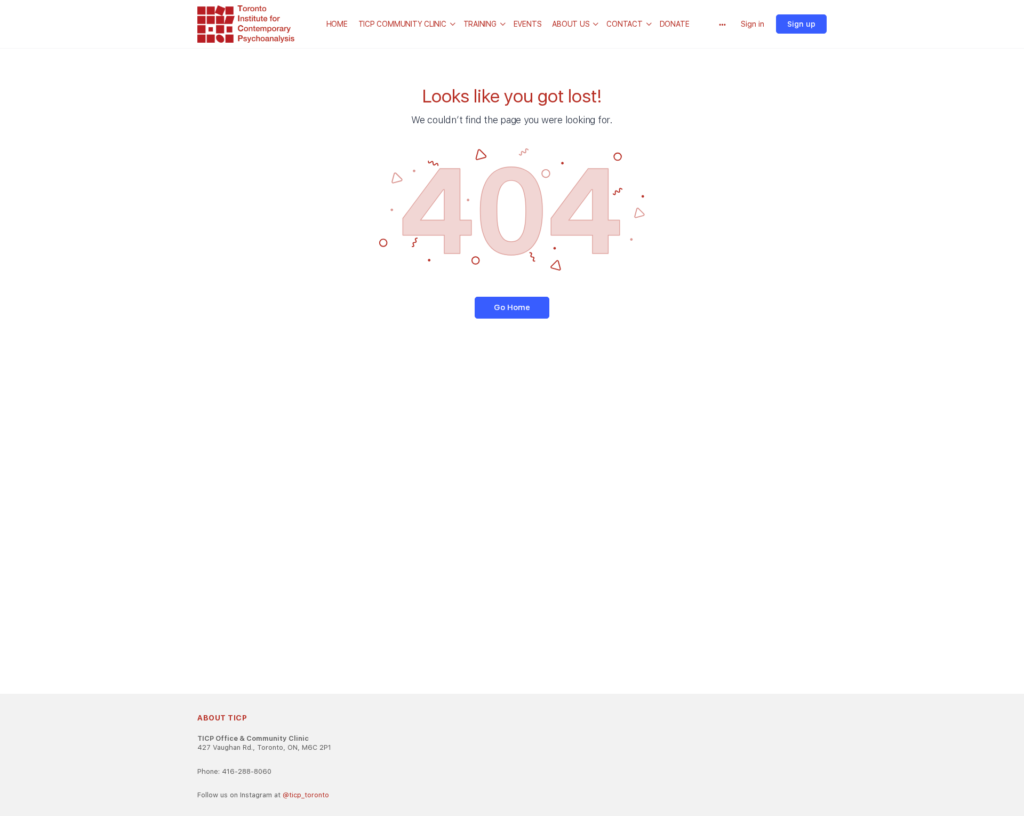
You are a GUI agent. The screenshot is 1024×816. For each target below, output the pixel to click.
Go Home (512, 307)
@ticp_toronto (306, 795)
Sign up (801, 24)
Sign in (752, 24)
